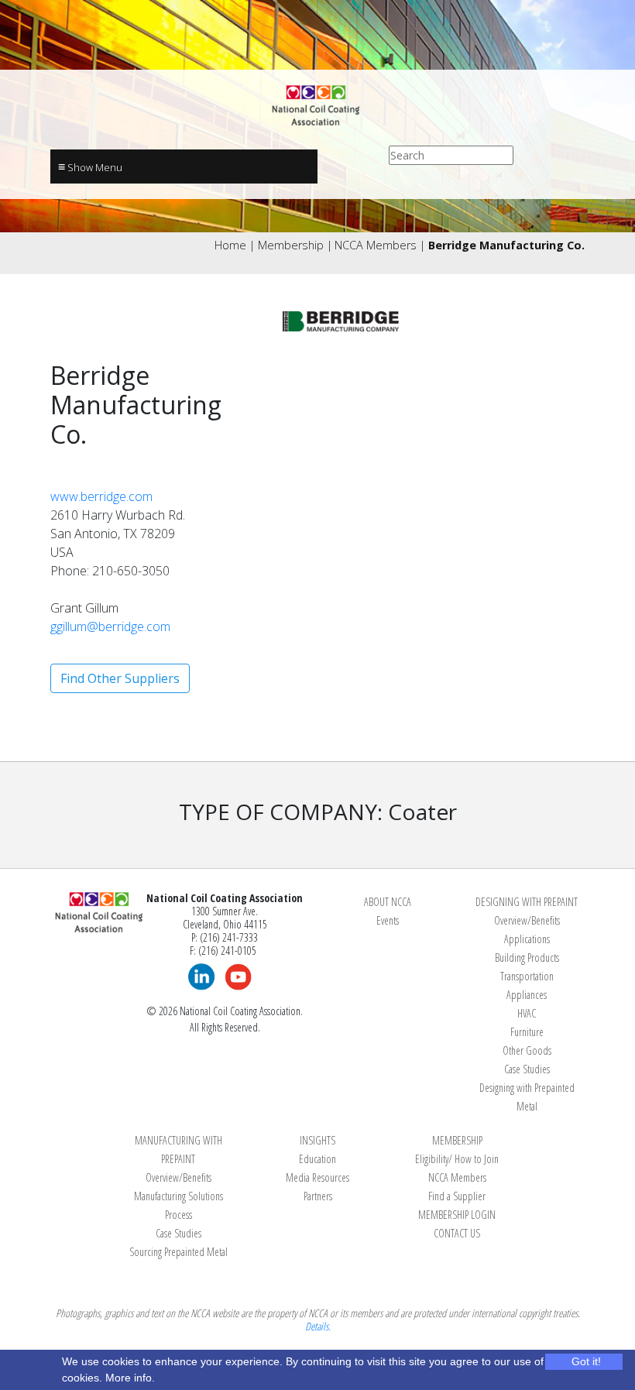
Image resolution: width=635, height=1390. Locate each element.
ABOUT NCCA (387, 901)
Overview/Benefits (527, 920)
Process (178, 1214)
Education (317, 1158)
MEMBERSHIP (457, 1140)
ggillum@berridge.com (110, 626)
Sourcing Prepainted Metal (178, 1251)
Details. (318, 1326)
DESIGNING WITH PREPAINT (526, 901)
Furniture (527, 1031)
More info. (130, 1377)
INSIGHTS (317, 1140)
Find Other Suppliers (120, 678)
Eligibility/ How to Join (457, 1158)
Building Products (527, 957)
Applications (527, 939)
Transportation (527, 976)
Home (230, 245)
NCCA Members (376, 245)
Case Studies (527, 1069)
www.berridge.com (101, 496)
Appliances (526, 994)
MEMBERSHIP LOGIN (457, 1214)
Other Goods (527, 1050)
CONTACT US (457, 1233)
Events (387, 920)
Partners (318, 1196)
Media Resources (317, 1177)
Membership (291, 245)
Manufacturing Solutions (178, 1196)
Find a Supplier (457, 1196)
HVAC (526, 1013)
